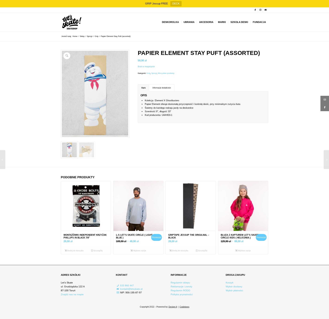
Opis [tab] (143, 88)
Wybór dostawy (234, 286)
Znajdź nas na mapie (72, 294)
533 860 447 (127, 285)
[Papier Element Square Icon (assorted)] (2, 159)
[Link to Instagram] (260, 9)
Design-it (173, 307)
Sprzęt (154, 73)
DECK (176, 3)
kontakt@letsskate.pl (131, 289)
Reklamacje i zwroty (181, 286)
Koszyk (229, 282)
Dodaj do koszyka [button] (75, 251)
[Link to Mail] (265, 9)
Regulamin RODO (180, 290)
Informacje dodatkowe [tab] (162, 88)
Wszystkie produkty (166, 73)
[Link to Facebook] (255, 9)
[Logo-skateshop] (71, 22)
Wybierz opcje (139, 251)
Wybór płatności (234, 290)
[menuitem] (170, 22)
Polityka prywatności (182, 294)
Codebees (184, 307)
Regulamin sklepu (180, 282)
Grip (148, 73)
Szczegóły (98, 251)
